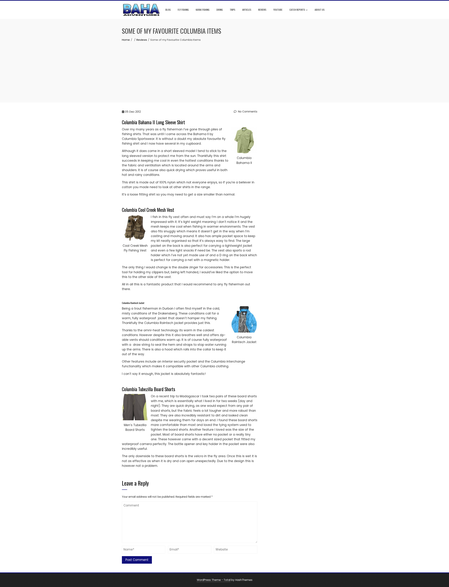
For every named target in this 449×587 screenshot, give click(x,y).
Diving (219, 9)
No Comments (247, 111)
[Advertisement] (224, 68)
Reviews (262, 9)
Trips (232, 9)
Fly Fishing (183, 9)
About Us (319, 9)
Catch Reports (297, 9)
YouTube (277, 9)
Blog (168, 9)
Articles (246, 9)
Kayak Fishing (202, 9)
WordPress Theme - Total (213, 580)
